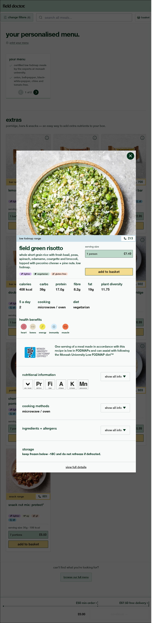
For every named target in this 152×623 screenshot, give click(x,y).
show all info (113, 376)
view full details (76, 467)
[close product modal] (130, 152)
